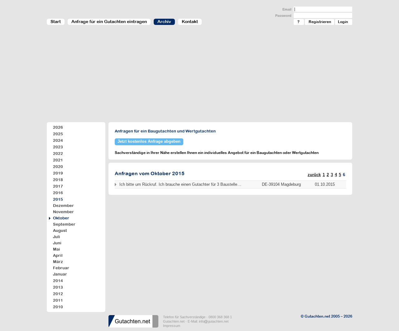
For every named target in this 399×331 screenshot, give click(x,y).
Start (55, 21)
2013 (58, 287)
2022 (58, 153)
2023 (58, 147)
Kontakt (190, 21)
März (58, 261)
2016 (58, 192)
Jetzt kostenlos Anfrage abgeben (149, 141)
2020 (58, 166)
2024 (58, 140)
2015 (58, 199)
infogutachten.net (213, 321)
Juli (56, 236)
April (58, 255)
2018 (58, 179)
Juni (57, 243)
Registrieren (320, 22)
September (64, 224)
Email (286, 9)
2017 (58, 186)
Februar (61, 268)
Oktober (61, 218)
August (60, 230)
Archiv (164, 21)
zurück (314, 174)
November (63, 211)
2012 (58, 293)
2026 (58, 127)
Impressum (171, 326)
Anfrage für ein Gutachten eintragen (109, 21)
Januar (60, 274)
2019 (58, 173)
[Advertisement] (199, 76)
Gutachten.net (174, 321)
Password (283, 15)
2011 (58, 300)
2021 (58, 160)
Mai (56, 249)
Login (343, 22)
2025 (58, 134)
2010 (58, 307)
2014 (58, 280)
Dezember (63, 205)
